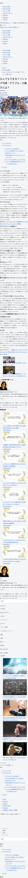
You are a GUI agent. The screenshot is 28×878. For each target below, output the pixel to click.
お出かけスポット (8, 13)
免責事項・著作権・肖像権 (10, 810)
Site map (5, 15)
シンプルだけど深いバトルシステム (15, 159)
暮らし (2, 641)
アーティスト (3, 620)
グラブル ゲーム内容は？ (12, 148)
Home (4, 799)
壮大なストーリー (11, 153)
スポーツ (2, 623)
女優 (1, 638)
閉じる (1, 844)
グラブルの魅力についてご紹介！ (15, 150)
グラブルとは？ (7, 145)
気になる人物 (6, 8)
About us (5, 17)
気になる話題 (6, 6)
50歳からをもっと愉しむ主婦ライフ (9, 27)
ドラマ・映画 (6, 10)
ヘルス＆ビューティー (6, 630)
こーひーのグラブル (17, 343)
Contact (5, 19)
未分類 (2, 645)
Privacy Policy (7, 805)
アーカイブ (3, 765)
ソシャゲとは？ (7, 143)
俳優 (1, 634)
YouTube (2, 608)
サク (9, 389)
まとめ (5, 167)
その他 (2, 616)
